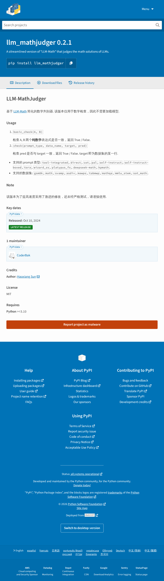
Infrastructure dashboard (80, 385)
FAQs (28, 402)
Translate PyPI (134, 391)
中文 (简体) (135, 550)
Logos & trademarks (82, 396)
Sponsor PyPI (135, 396)
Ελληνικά (107, 550)
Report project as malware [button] (82, 324)
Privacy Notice (80, 442)
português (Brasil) (73, 550)
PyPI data (15, 214)
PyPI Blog (80, 380)
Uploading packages (27, 385)
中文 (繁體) (151, 550)
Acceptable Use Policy (80, 447)
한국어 (104, 554)
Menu (145, 9)
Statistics (82, 391)
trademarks (115, 493)
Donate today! (82, 485)
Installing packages (27, 380)
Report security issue (82, 431)
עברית (79, 554)
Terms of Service (80, 426)
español (31, 550)
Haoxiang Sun (26, 276)
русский (67, 554)
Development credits (134, 402)
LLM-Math (20, 111)
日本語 (56, 550)
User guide (27, 391)
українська (92, 550)
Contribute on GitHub (133, 385)
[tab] (20, 83)
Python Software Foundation (85, 504)
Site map (82, 508)
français (44, 550)
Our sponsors (82, 402)
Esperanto (91, 554)
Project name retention (27, 396)
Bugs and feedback (135, 380)
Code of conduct (80, 436)
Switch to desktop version (82, 528)
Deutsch (120, 550)
